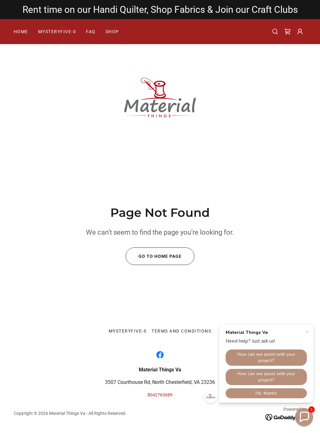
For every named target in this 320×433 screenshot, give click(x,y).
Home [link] (21, 31)
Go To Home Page (160, 256)
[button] (287, 31)
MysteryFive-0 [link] (57, 31)
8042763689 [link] (160, 394)
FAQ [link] (91, 31)
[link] (160, 100)
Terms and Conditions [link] (181, 331)
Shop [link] (112, 31)
